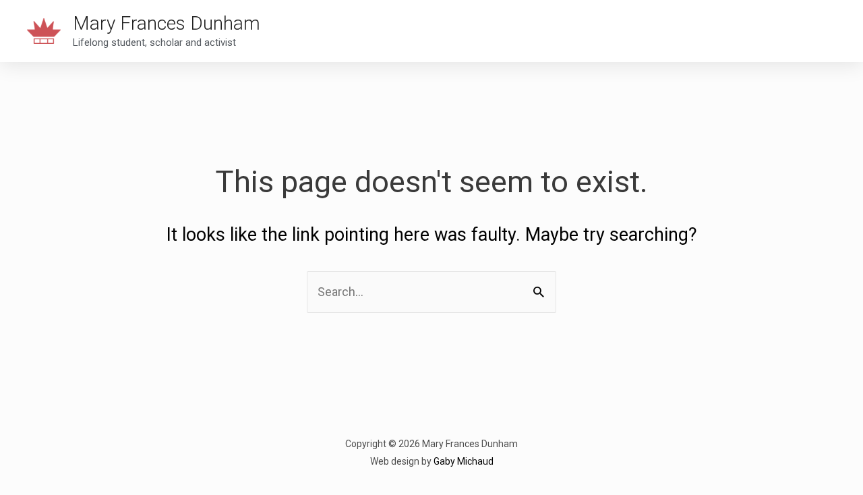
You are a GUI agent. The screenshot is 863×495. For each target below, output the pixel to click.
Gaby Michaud (464, 461)
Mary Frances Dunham (166, 23)
